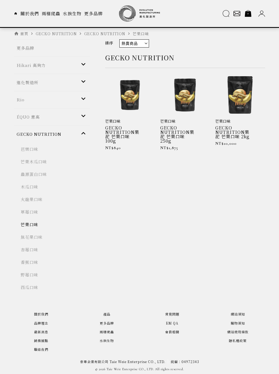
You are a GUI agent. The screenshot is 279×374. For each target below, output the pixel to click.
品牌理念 (41, 323)
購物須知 (238, 323)
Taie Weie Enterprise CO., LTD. (130, 369)
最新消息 (41, 331)
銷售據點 (41, 340)
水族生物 (72, 13)
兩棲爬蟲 (51, 13)
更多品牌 (93, 13)
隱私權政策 (238, 340)
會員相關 (172, 331)
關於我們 (29, 13)
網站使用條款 (237, 331)
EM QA (172, 323)
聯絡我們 (41, 349)
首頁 (24, 33)
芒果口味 (112, 121)
